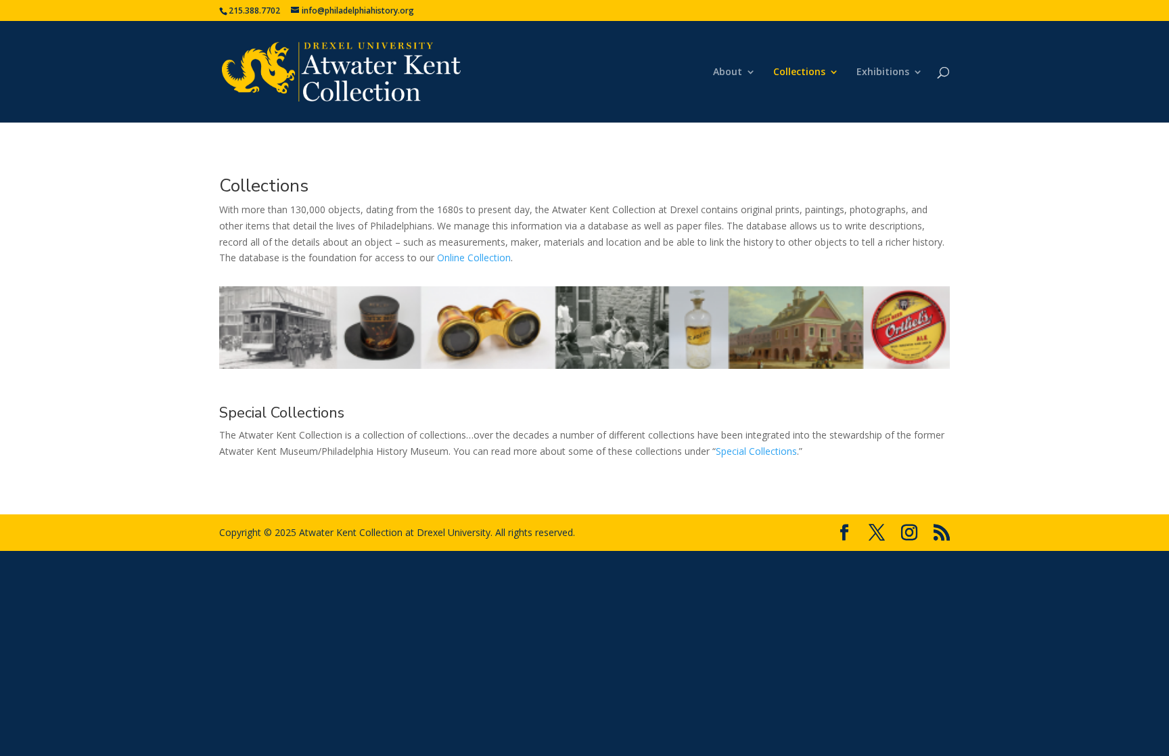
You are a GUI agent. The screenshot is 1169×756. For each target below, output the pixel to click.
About (727, 72)
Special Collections (281, 413)
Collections (799, 72)
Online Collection (474, 257)
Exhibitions (882, 72)
